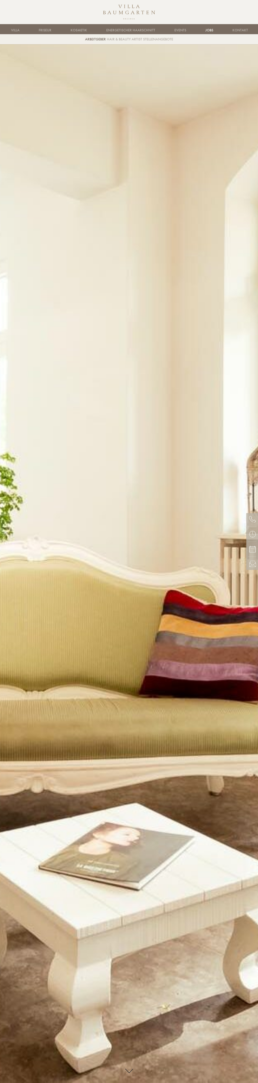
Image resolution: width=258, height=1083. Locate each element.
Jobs (209, 30)
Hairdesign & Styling (65, 29)
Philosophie (159, 29)
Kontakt (240, 30)
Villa (15, 30)
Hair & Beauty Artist (124, 39)
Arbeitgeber (95, 39)
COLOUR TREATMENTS (155, 29)
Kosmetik (79, 30)
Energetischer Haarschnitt (130, 30)
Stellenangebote (158, 39)
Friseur (45, 30)
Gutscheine (201, 29)
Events (180, 30)
